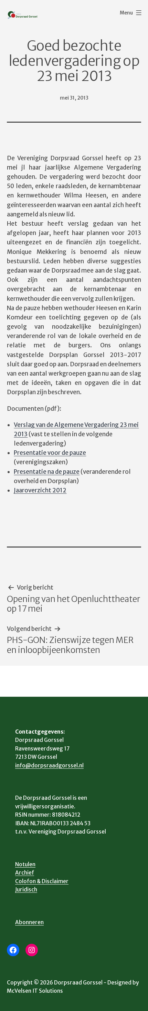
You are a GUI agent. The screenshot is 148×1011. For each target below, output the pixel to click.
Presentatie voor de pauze (50, 453)
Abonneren (29, 922)
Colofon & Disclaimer (41, 881)
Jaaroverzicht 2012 (40, 490)
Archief (24, 872)
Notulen (25, 864)
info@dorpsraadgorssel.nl (49, 765)
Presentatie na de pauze (47, 472)
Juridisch (26, 889)
